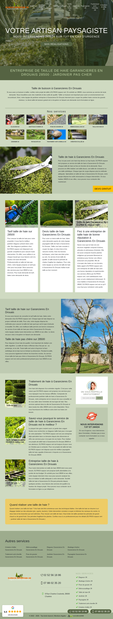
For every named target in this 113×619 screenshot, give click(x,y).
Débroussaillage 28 (59, 7)
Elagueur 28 (33, 7)
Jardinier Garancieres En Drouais (55, 555)
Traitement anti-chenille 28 (95, 7)
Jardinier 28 (76, 7)
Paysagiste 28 (85, 7)
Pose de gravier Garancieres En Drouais (34, 555)
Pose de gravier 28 (49, 7)
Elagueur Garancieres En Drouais (56, 548)
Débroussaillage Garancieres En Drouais (34, 548)
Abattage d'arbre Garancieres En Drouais (76, 548)
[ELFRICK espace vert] (19, 6)
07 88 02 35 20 (102, 611)
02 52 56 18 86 (79, 611)
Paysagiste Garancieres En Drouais (77, 555)
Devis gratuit (103, 189)
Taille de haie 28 (69, 7)
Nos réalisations (56, 44)
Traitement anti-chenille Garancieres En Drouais (13, 555)
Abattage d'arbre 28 (42, 7)
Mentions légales (60, 616)
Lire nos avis (13, 614)
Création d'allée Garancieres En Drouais (13, 548)
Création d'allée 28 (103, 7)
